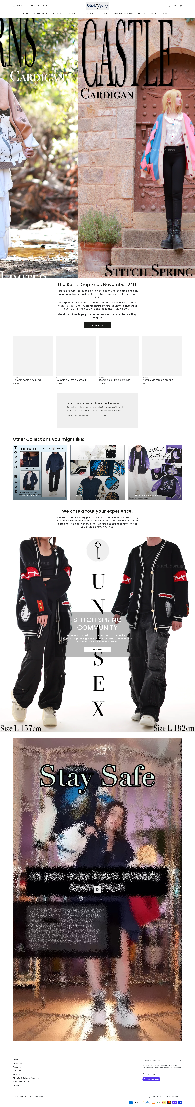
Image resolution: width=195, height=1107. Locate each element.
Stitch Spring (24, 1097)
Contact (17, 1085)
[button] (169, 5)
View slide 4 (104, 273)
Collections (18, 1063)
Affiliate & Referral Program (26, 1078)
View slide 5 (111, 273)
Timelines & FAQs (21, 1081)
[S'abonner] (105, 415)
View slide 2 (91, 273)
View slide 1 (84, 273)
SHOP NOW (97, 325)
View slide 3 (97, 273)
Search (16, 1074)
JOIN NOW (97, 649)
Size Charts (18, 1070)
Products (17, 1067)
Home (15, 1059)
